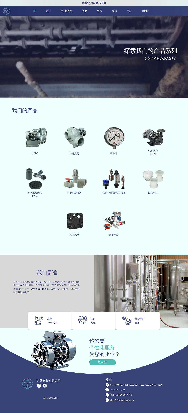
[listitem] (33, 142)
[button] (148, 11)
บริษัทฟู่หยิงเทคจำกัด (94, 3)
